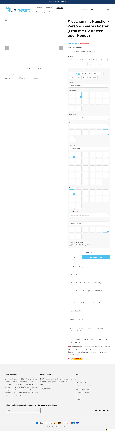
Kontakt (78, 399)
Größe (70, 56)
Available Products (75, 47)
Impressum (79, 396)
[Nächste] (61, 48)
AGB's (77, 379)
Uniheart (52, 426)
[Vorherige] (7, 48)
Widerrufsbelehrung (82, 389)
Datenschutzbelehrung (83, 392)
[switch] (71, 245)
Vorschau (89, 252)
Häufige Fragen (80, 382)
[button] (49, 8)
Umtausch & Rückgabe (83, 386)
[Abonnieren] (38, 410)
